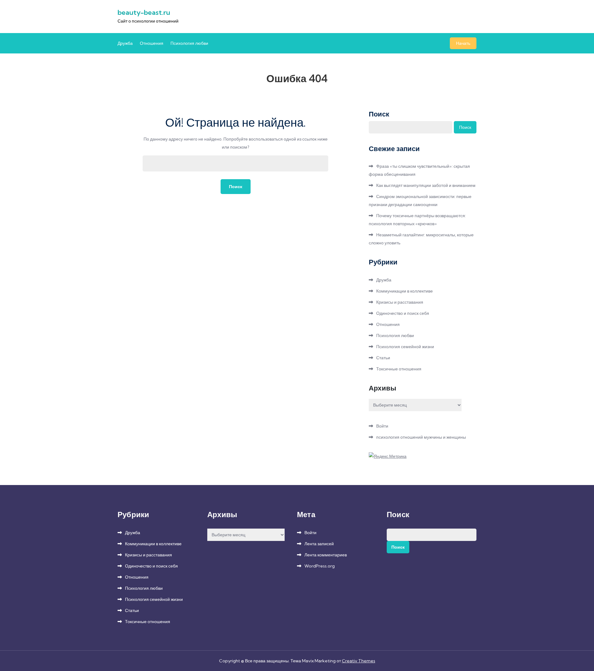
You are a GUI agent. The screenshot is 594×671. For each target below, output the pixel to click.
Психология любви (189, 43)
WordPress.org (319, 566)
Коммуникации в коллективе (404, 291)
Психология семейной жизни (405, 346)
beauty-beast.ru (144, 12)
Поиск (379, 114)
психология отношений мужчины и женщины (421, 437)
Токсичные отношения (398, 369)
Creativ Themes (358, 661)
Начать (463, 43)
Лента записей (319, 544)
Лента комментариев (325, 555)
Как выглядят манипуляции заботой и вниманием (426, 185)
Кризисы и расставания (399, 302)
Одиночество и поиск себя (402, 313)
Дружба (125, 43)
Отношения (151, 43)
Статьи (383, 358)
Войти (382, 426)
